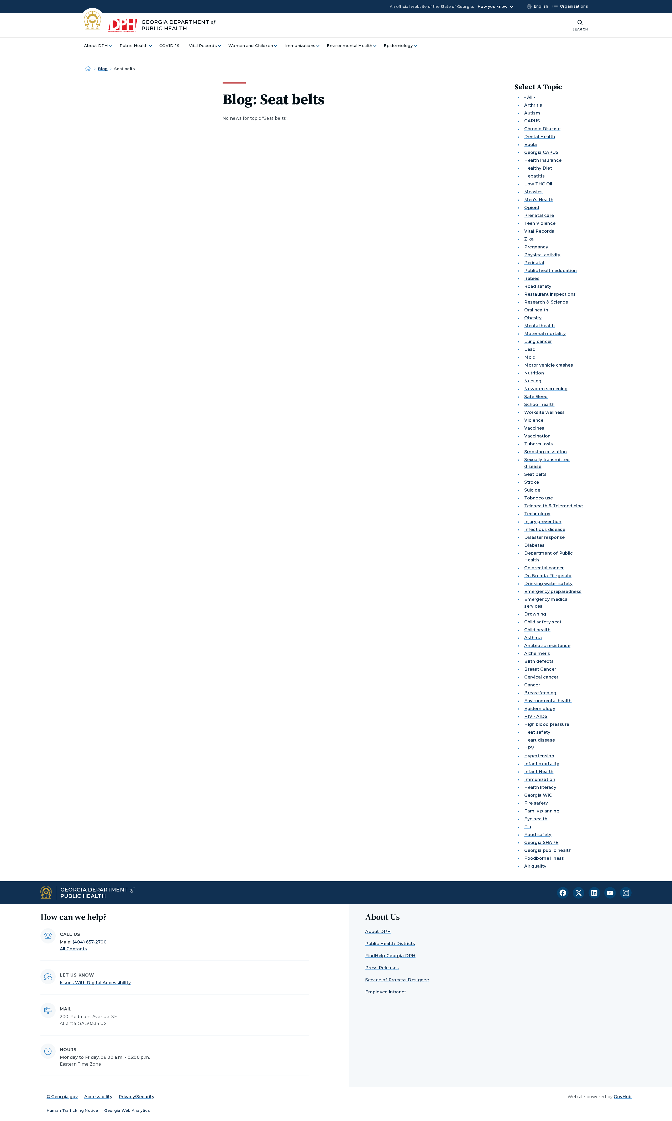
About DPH (378, 931)
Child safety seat (542, 621)
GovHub (623, 1096)
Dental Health (539, 136)
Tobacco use (538, 498)
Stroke (531, 482)
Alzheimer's (537, 653)
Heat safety (537, 732)
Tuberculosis (538, 443)
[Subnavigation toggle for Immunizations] (321, 46)
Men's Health (538, 199)
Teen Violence (539, 223)
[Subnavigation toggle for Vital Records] (222, 46)
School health (539, 404)
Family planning (541, 811)
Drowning (535, 614)
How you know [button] (492, 6)
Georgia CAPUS (541, 152)
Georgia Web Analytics (127, 1110)
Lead (530, 349)
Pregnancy (536, 246)
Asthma (533, 637)
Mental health (539, 325)
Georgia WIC (538, 795)
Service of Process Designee (397, 979)
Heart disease (539, 740)
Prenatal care (539, 215)
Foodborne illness (544, 858)
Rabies (531, 278)
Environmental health (547, 700)
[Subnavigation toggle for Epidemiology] (418, 46)
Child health (537, 629)
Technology (537, 513)
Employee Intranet (385, 991)
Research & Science (546, 302)
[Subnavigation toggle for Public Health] (153, 46)
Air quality (535, 866)
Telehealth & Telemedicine (553, 505)
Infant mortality (541, 763)
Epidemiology (539, 708)
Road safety (538, 286)
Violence (534, 420)
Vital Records (539, 231)
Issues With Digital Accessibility (95, 982)
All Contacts (73, 948)
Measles (533, 191)
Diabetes (534, 545)
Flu (527, 826)
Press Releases (382, 967)
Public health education (550, 270)
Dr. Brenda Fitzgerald (547, 575)
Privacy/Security (136, 1096)
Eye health (535, 818)
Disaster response (544, 537)
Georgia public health (547, 850)
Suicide (532, 490)
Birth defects (539, 661)
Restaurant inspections (550, 294)
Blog (103, 68)
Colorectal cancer (544, 567)
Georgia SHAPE (541, 842)
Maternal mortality (545, 333)
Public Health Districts (390, 943)
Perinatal (534, 262)
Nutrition (534, 373)
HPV (529, 747)
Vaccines (534, 428)
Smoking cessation (545, 451)
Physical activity (542, 254)
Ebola (530, 144)
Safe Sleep (536, 396)
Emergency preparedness (552, 591)
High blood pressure (546, 724)
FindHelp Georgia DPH (390, 955)
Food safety (538, 834)
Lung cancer (538, 341)
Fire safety (536, 803)
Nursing (532, 380)
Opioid (531, 207)
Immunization (539, 779)
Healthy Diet (538, 168)
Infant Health (538, 771)
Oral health (536, 309)
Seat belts (535, 474)
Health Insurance (542, 160)
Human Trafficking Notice (72, 1110)
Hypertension (539, 755)
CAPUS (532, 120)
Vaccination (537, 436)
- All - (529, 97)
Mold (530, 357)
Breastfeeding (540, 692)
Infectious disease (544, 529)
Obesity (533, 317)
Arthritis (533, 105)
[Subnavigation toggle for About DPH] (114, 46)
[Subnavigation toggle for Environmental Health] (378, 46)
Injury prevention (542, 521)
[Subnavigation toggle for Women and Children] (279, 46)
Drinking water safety (548, 583)
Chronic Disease (542, 128)
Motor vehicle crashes (548, 365)
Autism (532, 113)
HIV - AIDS (535, 716)
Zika (529, 239)
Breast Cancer (540, 669)
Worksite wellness (544, 412)
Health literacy (540, 787)
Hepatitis (534, 176)
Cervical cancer (541, 677)
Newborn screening (546, 388)
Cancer (532, 684)
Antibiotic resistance (547, 645)
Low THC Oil (538, 183)
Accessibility (98, 1096)
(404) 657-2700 (90, 942)
